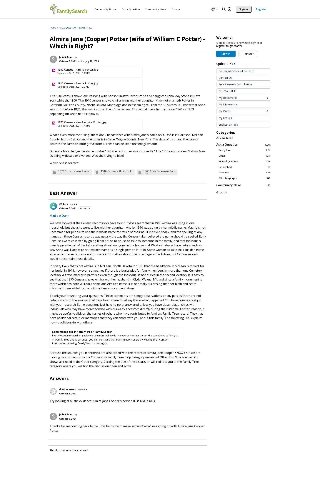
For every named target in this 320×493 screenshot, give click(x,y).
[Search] (224, 9)
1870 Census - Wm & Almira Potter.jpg (74, 171)
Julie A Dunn (66, 57)
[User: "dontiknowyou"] (53, 391)
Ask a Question (243, 145)
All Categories (224, 137)
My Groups (225, 118)
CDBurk (63, 204)
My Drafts (243, 111)
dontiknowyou (67, 389)
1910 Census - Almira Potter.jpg (117, 171)
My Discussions (228, 104)
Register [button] (248, 54)
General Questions (244, 161)
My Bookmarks (243, 97)
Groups (221, 192)
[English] (68, 9)
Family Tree (244, 150)
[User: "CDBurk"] (53, 206)
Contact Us (225, 77)
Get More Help (227, 91)
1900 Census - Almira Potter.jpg (159, 171)
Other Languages (244, 178)
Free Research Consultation (235, 84)
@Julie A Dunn (59, 216)
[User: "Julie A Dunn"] (53, 59)
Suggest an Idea (228, 124)
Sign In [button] (226, 54)
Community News (243, 185)
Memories (244, 172)
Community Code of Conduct (236, 71)
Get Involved (244, 167)
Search (244, 156)
